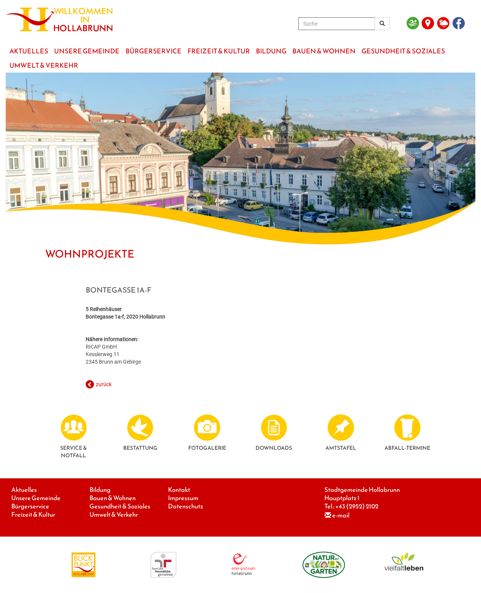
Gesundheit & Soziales (119, 506)
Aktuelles (24, 489)
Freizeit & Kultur (33, 514)
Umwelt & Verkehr (113, 514)
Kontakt (179, 489)
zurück (104, 384)
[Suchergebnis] (382, 23)
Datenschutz (185, 506)
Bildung (99, 489)
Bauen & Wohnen (112, 498)
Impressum (183, 498)
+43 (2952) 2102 (356, 506)
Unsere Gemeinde (36, 498)
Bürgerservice (30, 506)
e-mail (340, 515)
